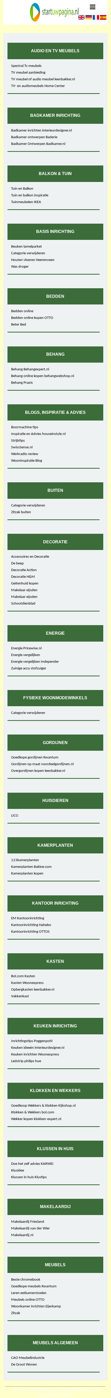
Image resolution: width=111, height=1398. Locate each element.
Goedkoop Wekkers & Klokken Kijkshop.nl (43, 1106)
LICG (14, 816)
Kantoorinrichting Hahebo (31, 925)
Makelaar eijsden (24, 590)
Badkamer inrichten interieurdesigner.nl (41, 131)
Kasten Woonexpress (27, 983)
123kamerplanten (25, 860)
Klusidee (17, 1171)
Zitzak (15, 1313)
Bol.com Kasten (23, 976)
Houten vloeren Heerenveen (32, 260)
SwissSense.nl (22, 447)
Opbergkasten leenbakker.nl (32, 990)
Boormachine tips (24, 427)
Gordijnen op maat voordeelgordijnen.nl (42, 764)
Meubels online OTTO (27, 1300)
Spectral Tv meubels (26, 66)
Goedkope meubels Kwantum (34, 1286)
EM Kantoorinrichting (27, 918)
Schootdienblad (23, 604)
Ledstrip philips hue (26, 1061)
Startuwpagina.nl (45, 1389)
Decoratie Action (24, 570)
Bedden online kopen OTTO (32, 318)
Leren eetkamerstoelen (28, 1293)
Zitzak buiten (21, 512)
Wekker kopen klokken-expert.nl (36, 1119)
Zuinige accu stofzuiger (28, 668)
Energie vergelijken (25, 655)
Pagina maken (71, 1389)
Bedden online (22, 311)
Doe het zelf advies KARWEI (32, 1164)
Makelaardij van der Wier (30, 1228)
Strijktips (18, 441)
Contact (67, 1395)
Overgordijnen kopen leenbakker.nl (38, 771)
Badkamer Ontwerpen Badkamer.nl (38, 144)
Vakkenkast (20, 996)
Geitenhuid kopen (24, 584)
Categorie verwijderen (28, 253)
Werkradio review (24, 454)
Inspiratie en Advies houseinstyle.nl (38, 434)
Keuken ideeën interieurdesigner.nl (37, 1048)
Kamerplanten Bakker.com (31, 867)
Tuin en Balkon (22, 189)
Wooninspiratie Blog (26, 461)
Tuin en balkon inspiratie (29, 195)
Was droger (20, 267)
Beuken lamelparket (26, 247)
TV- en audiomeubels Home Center (38, 86)
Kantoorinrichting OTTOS (30, 932)
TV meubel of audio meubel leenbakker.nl (43, 79)
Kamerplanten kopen (27, 874)
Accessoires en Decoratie (30, 557)
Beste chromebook (25, 1280)
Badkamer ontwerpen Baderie (34, 137)
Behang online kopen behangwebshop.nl (42, 376)
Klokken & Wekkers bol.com (32, 1112)
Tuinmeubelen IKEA (26, 202)
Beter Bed (18, 325)
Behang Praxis (22, 383)
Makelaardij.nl (22, 1235)
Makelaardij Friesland (27, 1222)
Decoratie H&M (23, 577)
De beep (17, 563)
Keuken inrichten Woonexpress (35, 1054)
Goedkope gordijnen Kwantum (34, 757)
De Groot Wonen (24, 1365)
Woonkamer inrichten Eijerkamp (36, 1306)
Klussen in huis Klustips (29, 1177)
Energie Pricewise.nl (26, 648)
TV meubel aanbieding (28, 73)
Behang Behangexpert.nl (30, 369)
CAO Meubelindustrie (27, 1358)
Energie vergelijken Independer (35, 662)
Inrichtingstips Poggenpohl (31, 1041)
